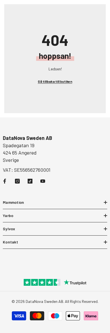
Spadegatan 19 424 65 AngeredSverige (20, 152)
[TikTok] (30, 181)
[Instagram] (17, 181)
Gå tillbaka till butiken (55, 81)
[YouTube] (42, 181)
